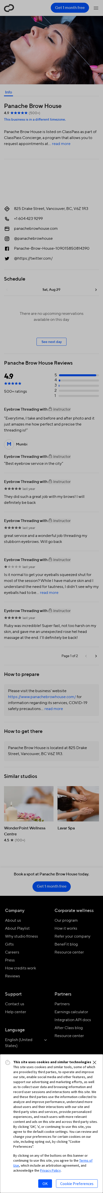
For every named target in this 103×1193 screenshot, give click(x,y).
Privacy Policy (50, 1170)
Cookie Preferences (77, 1183)
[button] (94, 1062)
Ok (45, 1183)
